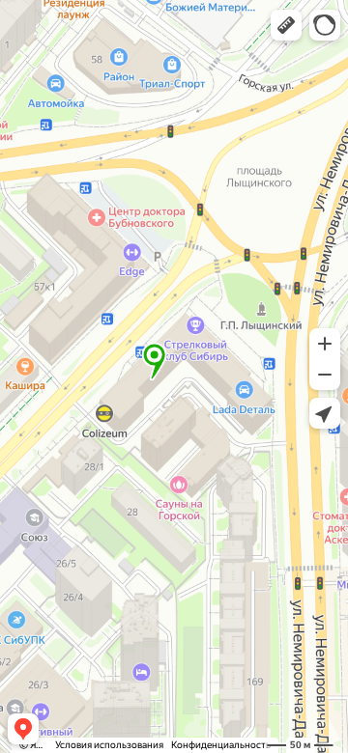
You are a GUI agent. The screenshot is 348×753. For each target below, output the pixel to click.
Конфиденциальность (221, 744)
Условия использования (109, 744)
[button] (286, 25)
